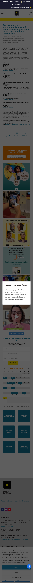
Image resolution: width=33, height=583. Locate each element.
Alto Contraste (25, 2)
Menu (11, 1)
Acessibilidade (16, 4)
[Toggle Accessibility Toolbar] (29, 566)
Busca (17, 1)
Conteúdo (5, 1)
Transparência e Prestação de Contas (20, 7)
